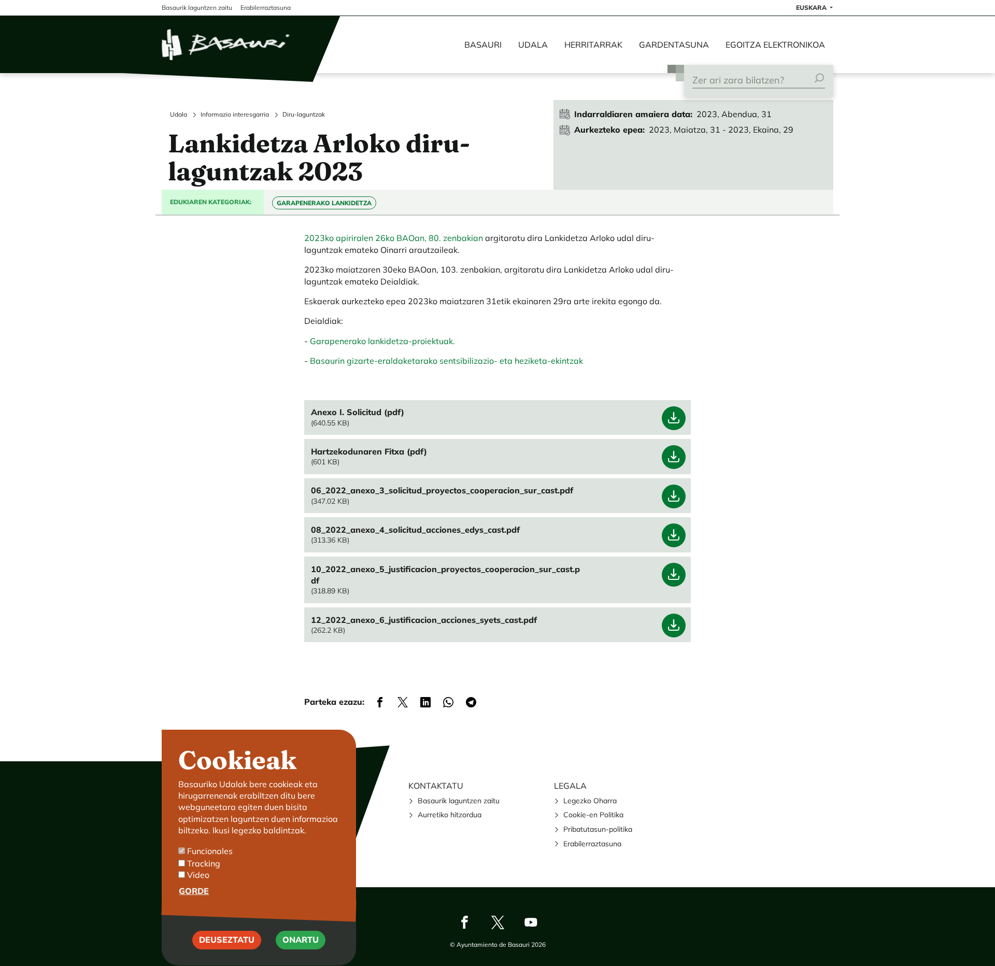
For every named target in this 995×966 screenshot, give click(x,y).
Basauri (483, 44)
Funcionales (210, 851)
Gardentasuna (674, 44)
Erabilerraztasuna (592, 843)
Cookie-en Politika (593, 814)
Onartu (300, 940)
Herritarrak (593, 44)
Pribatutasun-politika (597, 829)
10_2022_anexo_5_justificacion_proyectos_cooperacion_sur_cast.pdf (445, 575)
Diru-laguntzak (303, 114)
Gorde (194, 891)
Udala (533, 44)
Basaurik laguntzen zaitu (459, 800)
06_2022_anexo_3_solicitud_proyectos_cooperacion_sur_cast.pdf (442, 490)
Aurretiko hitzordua (449, 814)
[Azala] (226, 44)
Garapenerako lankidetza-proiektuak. (382, 341)
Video (198, 875)
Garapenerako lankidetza (324, 203)
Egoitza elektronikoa (775, 44)
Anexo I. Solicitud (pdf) (357, 412)
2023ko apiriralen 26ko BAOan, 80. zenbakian (393, 238)
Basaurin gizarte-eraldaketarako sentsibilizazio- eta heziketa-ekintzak (446, 361)
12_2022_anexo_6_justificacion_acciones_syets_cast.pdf (424, 620)
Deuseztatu (226, 940)
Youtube (530, 922)
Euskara (812, 7)
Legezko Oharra (590, 800)
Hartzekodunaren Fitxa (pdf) (369, 451)
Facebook (464, 922)
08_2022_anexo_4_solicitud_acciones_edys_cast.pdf (415, 529)
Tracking (203, 863)
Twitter (497, 922)
